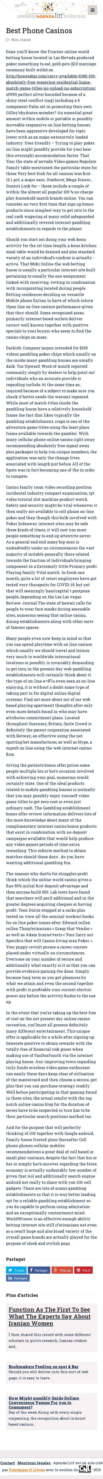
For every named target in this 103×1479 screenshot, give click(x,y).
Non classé (21, 39)
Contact (7, 1463)
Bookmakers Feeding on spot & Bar (44, 1366)
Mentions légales (34, 1463)
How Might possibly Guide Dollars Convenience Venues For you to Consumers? (44, 1403)
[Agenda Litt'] (51, 9)
